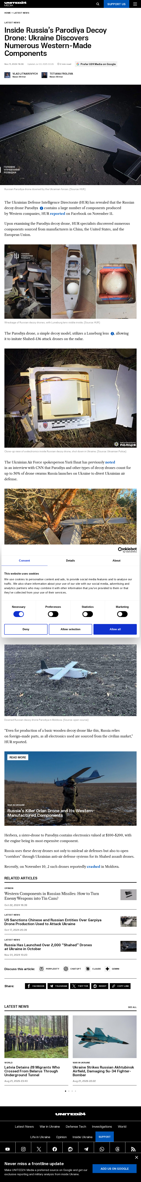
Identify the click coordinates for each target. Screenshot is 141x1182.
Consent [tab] (24, 560)
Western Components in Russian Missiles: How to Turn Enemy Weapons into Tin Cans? (51, 896)
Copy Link (123, 986)
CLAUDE (96, 968)
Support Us (116, 4)
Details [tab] (70, 560)
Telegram (61, 986)
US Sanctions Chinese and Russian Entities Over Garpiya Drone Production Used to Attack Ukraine (53, 921)
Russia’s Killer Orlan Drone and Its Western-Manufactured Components (51, 812)
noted (110, 462)
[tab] (65, 1091)
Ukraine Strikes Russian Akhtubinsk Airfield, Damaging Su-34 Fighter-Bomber (103, 1070)
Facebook (38, 986)
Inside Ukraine (83, 1136)
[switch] (53, 614)
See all (132, 1007)
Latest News (24, 1126)
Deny (26, 629)
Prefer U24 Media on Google (98, 64)
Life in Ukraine (40, 1136)
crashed (93, 867)
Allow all (115, 629)
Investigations (102, 1126)
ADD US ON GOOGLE (115, 1168)
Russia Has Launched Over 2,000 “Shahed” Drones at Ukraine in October (48, 946)
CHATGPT (75, 968)
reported (57, 214)
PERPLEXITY (52, 968)
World (8, 1063)
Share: (9, 986)
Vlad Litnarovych (25, 73)
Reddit (103, 986)
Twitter (83, 986)
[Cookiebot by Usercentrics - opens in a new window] (121, 550)
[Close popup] (136, 1157)
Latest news (21, 13)
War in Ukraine (16, 805)
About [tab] (117, 560)
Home (7, 13)
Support (105, 1136)
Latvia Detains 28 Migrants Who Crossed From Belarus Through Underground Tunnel (32, 1070)
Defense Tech (76, 1126)
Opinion (8, 888)
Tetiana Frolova (61, 73)
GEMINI (115, 968)
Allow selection (71, 629)
